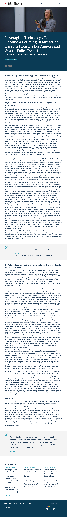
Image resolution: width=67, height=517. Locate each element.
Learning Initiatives (42, 3)
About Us (33, 3)
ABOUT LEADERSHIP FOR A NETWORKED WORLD (17, 503)
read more (7, 495)
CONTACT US (7, 507)
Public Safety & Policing (11, 59)
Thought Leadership (55, 3)
